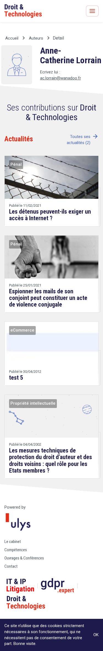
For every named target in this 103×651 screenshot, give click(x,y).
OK (96, 634)
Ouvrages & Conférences (24, 558)
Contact (11, 566)
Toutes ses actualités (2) (83, 139)
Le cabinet (12, 541)
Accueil (11, 38)
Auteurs (36, 38)
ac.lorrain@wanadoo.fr (60, 78)
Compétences (15, 549)
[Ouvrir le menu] (92, 10)
